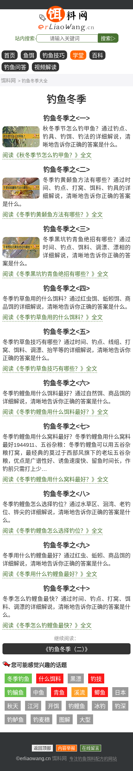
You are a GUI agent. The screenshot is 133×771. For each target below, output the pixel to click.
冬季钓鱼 (18, 679)
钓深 (120, 706)
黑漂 (75, 679)
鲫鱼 (99, 693)
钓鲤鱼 (76, 706)
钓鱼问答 (15, 67)
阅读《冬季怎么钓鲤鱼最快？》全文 (47, 625)
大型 (85, 720)
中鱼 (38, 693)
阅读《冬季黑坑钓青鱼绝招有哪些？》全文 (55, 274)
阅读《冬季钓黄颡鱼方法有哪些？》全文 (52, 215)
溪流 (79, 693)
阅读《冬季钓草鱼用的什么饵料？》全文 (52, 317)
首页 (9, 56)
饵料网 (8, 80)
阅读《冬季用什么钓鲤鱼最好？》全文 (49, 574)
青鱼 (59, 693)
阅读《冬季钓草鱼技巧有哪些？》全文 (49, 369)
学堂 (78, 56)
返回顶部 (42, 748)
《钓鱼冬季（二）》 (66, 649)
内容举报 (66, 748)
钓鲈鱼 (15, 720)
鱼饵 (28, 56)
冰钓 (99, 706)
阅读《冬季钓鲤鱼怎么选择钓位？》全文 (52, 531)
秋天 (12, 706)
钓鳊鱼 (15, 693)
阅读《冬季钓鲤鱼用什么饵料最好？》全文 (55, 412)
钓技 (96, 679)
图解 (64, 720)
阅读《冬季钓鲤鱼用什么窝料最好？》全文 (55, 479)
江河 (33, 706)
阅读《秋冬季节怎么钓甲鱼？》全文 (47, 155)
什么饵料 (50, 679)
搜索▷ (108, 38)
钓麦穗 (41, 720)
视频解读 (45, 67)
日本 (120, 693)
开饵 (53, 706)
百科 (97, 56)
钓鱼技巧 (53, 56)
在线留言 (90, 748)
